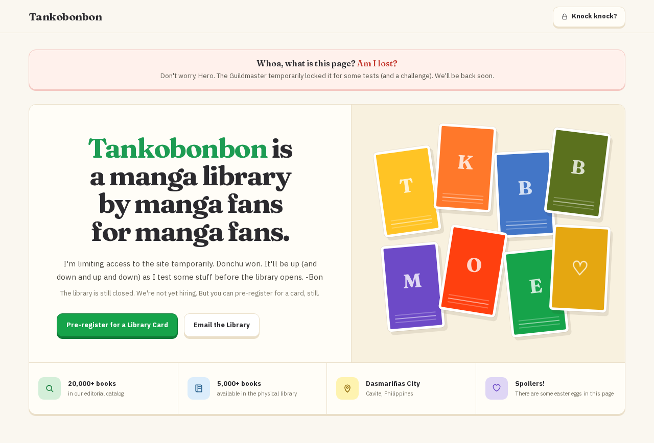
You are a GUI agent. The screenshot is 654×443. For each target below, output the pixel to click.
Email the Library (222, 325)
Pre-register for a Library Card (117, 325)
